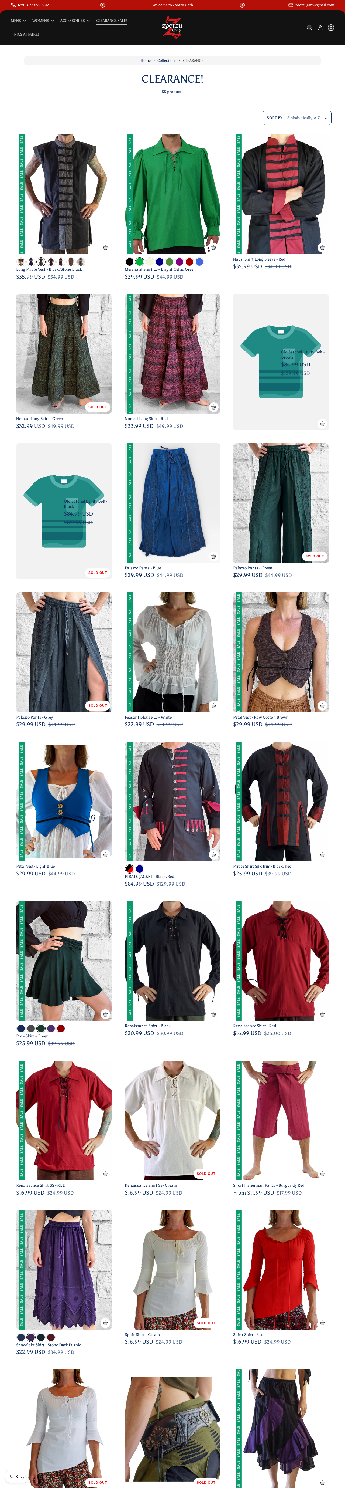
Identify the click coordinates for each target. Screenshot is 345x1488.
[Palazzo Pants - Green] (281, 503)
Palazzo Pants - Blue (143, 568)
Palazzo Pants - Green (252, 568)
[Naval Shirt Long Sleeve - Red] (281, 194)
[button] (103, 5)
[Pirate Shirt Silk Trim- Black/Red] (281, 801)
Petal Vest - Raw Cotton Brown (260, 717)
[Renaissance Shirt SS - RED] (64, 1120)
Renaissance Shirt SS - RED (40, 1185)
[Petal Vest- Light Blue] (64, 801)
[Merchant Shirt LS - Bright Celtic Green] (172, 194)
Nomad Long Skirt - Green (39, 418)
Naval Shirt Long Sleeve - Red (259, 259)
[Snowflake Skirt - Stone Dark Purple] (64, 1270)
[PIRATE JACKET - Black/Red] (172, 801)
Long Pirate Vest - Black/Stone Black (49, 269)
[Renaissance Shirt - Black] (172, 961)
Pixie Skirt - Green (32, 1036)
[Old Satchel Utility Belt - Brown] (281, 362)
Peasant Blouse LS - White (148, 717)
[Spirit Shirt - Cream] (172, 1270)
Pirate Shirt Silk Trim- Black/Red (262, 866)
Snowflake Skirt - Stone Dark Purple (48, 1344)
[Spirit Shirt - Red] (281, 1270)
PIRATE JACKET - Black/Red (150, 876)
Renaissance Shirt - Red (254, 1025)
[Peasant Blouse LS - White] (172, 652)
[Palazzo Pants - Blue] (172, 503)
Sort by (274, 118)
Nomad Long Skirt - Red (146, 418)
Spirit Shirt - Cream (142, 1334)
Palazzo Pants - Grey (34, 717)
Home (145, 60)
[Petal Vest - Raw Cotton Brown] (281, 652)
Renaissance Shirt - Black (148, 1025)
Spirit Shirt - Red (248, 1334)
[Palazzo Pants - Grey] (64, 652)
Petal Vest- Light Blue (35, 866)
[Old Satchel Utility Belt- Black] (64, 511)
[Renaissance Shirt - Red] (281, 961)
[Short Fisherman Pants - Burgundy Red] (281, 1120)
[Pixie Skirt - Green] (64, 961)
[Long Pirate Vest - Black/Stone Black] (64, 194)
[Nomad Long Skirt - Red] (172, 354)
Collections (166, 60)
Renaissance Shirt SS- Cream (151, 1185)
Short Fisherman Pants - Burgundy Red (269, 1185)
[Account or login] (320, 27)
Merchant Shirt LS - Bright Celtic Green (160, 269)
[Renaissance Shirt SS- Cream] (172, 1120)
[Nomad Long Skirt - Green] (64, 354)
